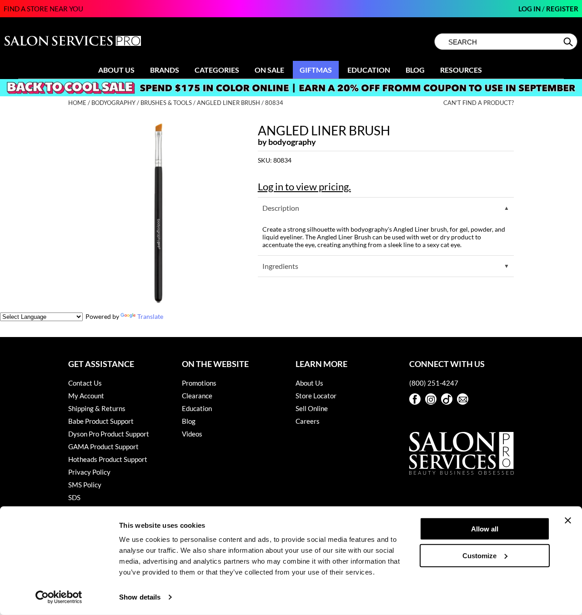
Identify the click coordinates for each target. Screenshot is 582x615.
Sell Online (312, 408)
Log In (530, 9)
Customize (479, 555)
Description (280, 207)
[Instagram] (430, 399)
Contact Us (85, 383)
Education (368, 69)
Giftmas (316, 69)
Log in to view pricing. (304, 186)
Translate (150, 316)
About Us (116, 69)
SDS (74, 497)
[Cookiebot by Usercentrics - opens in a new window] (59, 597)
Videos (192, 434)
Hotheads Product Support (107, 459)
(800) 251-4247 (433, 383)
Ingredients (280, 266)
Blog (415, 69)
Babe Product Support (101, 421)
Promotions (199, 383)
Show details (140, 597)
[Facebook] (415, 399)
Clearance (197, 396)
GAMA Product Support (103, 446)
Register (562, 9)
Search (569, 41)
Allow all (484, 529)
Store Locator (316, 396)
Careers (308, 421)
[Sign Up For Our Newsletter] (462, 399)
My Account (86, 396)
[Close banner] (568, 520)
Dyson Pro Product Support (108, 434)
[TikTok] (446, 399)
